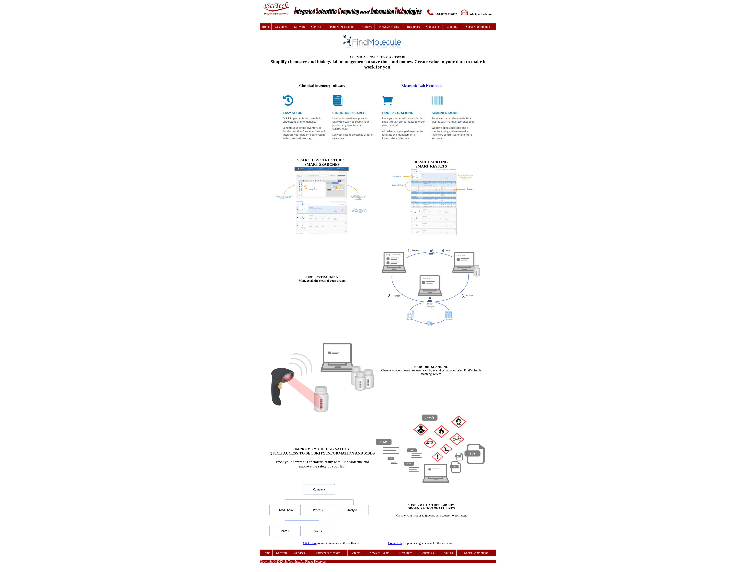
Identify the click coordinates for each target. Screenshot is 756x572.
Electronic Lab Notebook (421, 85)
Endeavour (383, 81)
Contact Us (395, 543)
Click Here (310, 543)
